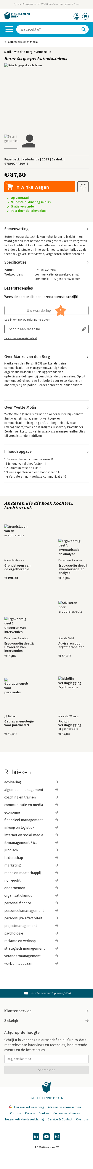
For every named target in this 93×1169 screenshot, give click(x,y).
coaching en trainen (20, 797)
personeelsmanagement (24, 911)
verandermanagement (22, 956)
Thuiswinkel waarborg (29, 1107)
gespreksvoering (67, 274)
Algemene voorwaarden (64, 1107)
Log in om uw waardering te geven (27, 320)
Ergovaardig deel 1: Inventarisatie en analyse (73, 569)
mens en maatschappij (22, 873)
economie (12, 812)
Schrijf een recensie (24, 329)
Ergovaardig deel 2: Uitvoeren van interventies (19, 647)
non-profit (12, 880)
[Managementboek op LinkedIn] (36, 1136)
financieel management (23, 820)
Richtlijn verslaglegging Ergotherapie (69, 725)
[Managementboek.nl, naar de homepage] (17, 18)
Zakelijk (11, 1020)
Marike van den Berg (18, 52)
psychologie (13, 933)
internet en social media (23, 835)
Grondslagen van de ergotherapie (17, 567)
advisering (12, 782)
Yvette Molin (42, 52)
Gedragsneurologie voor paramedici (19, 723)
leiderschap (13, 858)
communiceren (45, 279)
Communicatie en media (23, 41)
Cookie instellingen (66, 1113)
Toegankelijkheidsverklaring (24, 1119)
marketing (12, 865)
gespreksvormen (68, 279)
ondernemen (14, 888)
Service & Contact (60, 1119)
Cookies (44, 1113)
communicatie (44, 274)
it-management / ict (20, 843)
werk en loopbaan (18, 963)
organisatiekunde (18, 895)
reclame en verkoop (20, 941)
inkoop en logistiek (19, 827)
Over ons (82, 1119)
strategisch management (24, 948)
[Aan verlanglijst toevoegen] (83, 186)
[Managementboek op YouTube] (46, 1136)
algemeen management (23, 790)
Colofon (15, 1113)
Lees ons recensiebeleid (20, 338)
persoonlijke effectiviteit (23, 918)
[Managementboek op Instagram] (57, 1136)
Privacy (30, 1113)
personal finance (17, 903)
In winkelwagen (32, 187)
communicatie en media (23, 805)
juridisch (11, 850)
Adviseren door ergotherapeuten (71, 645)
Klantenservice (18, 1011)
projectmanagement (20, 926)
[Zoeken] (83, 29)
